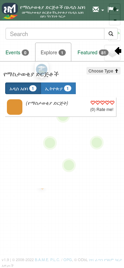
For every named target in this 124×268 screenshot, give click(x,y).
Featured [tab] (92, 52)
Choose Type (101, 71)
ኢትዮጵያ (57, 88)
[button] (98, 9)
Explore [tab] (52, 52)
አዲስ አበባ (22, 88)
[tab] (61, 33)
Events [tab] (16, 52)
